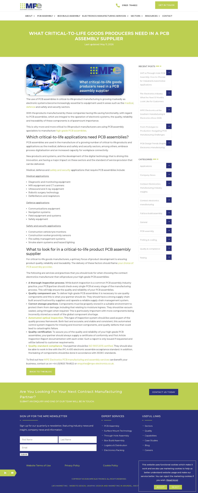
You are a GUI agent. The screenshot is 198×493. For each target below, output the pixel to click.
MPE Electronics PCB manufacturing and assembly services (76, 359)
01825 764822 (129, 5)
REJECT (175, 487)
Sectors (135, 16)
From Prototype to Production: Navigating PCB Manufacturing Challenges (153, 131)
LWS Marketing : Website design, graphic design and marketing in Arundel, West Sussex (99, 486)
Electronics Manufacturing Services (104, 16)
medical (129, 103)
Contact (167, 16)
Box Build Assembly (69, 16)
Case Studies (151, 440)
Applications (146, 166)
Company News (147, 175)
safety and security (60, 170)
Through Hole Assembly (116, 435)
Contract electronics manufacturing (149, 202)
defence (30, 107)
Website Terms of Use (38, 465)
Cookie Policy (110, 465)
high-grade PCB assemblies (71, 130)
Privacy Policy (72, 465)
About (28, 16)
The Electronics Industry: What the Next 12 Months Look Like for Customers (152, 97)
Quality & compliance (150, 249)
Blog (147, 445)
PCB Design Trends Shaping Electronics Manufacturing (153, 145)
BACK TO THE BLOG (41, 371)
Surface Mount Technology (118, 430)
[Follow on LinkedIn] (4, 473)
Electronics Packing (114, 450)
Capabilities (151, 435)
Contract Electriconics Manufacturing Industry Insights (151, 188)
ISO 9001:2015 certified (100, 346)
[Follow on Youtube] (11, 473)
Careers (149, 450)
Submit (24, 454)
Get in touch (166, 5)
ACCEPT (160, 487)
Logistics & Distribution (115, 445)
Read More (172, 480)
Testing (143, 257)
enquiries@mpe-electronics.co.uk (95, 363)
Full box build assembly (151, 213)
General (143, 222)
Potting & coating (148, 240)
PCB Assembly (45, 16)
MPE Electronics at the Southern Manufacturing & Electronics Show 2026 (152, 114)
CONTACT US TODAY (163, 392)
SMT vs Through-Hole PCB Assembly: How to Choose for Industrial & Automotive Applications (152, 79)
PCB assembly (147, 231)
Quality (148, 430)
